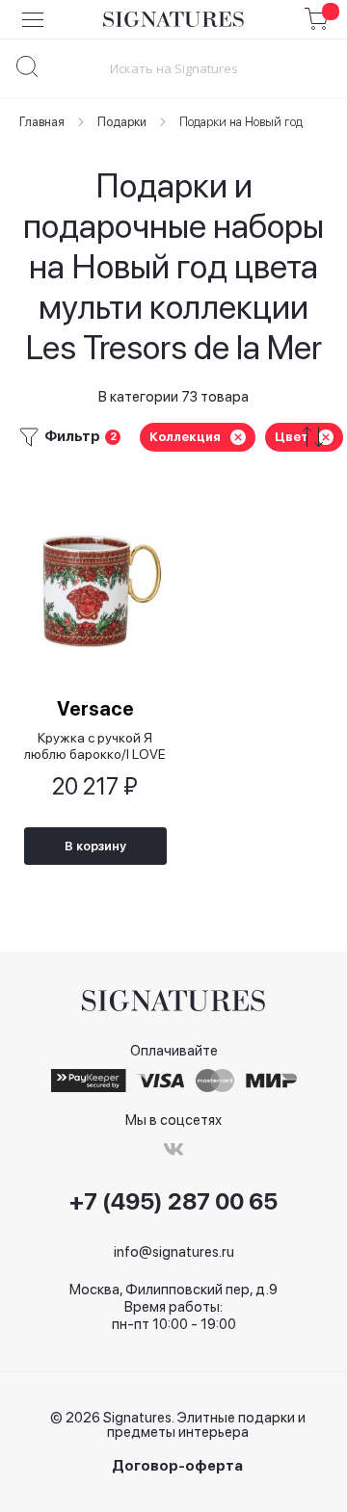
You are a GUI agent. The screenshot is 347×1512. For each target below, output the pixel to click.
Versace (95, 708)
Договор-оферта (177, 1466)
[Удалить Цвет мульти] (326, 437)
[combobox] (173, 68)
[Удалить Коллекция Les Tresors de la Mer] (238, 437)
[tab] (173, 436)
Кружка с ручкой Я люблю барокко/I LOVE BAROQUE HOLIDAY (95, 746)
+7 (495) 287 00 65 (173, 1201)
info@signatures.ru (174, 1252)
